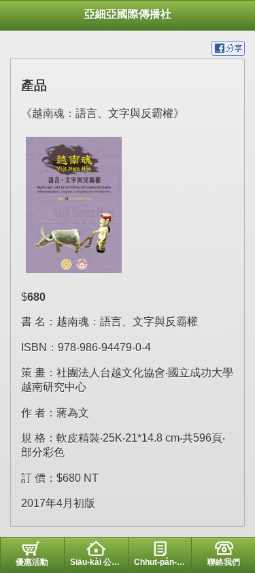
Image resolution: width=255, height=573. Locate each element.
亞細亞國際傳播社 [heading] (127, 14)
